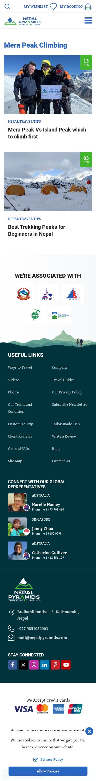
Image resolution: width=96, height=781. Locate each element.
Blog (55, 448)
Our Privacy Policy (67, 392)
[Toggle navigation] (86, 20)
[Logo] (24, 589)
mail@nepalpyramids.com (42, 637)
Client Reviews (20, 436)
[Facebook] (12, 665)
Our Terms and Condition (20, 407)
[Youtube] (66, 665)
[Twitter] (23, 665)
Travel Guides (63, 379)
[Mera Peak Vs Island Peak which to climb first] (48, 84)
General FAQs (19, 448)
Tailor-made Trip (66, 424)
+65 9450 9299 (52, 533)
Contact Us (61, 460)
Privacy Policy (52, 759)
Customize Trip (20, 424)
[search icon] (7, 7)
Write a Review (64, 436)
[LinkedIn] (44, 665)
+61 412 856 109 (53, 557)
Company (59, 367)
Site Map (15, 460)
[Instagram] (34, 665)
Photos (13, 392)
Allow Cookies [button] (48, 771)
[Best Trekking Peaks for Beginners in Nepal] (48, 181)
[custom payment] (48, 708)
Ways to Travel (20, 367)
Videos (13, 379)
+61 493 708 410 (53, 509)
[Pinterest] (55, 665)
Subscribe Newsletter (69, 404)
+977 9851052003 (32, 628)
